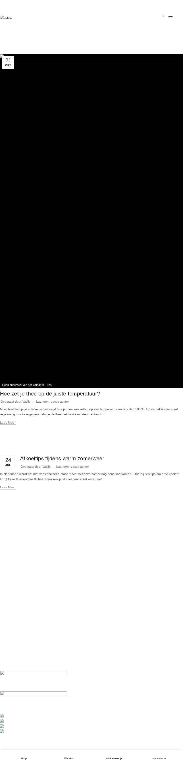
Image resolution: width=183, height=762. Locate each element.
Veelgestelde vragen (14, 613)
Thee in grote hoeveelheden (20, 619)
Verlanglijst (151, 17)
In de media (8, 578)
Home (83, 38)
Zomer (26, 449)
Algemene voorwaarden (17, 640)
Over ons (6, 572)
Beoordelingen (10, 633)
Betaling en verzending (16, 606)
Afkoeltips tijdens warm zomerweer (62, 458)
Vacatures (7, 585)
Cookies (5, 659)
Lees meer (8, 422)
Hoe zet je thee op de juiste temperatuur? (50, 394)
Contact (5, 591)
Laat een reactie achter (52, 401)
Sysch (110, 742)
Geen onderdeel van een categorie (23, 385)
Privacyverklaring (12, 646)
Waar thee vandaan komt (17, 551)
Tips (49, 385)
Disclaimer (7, 653)
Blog (97, 38)
